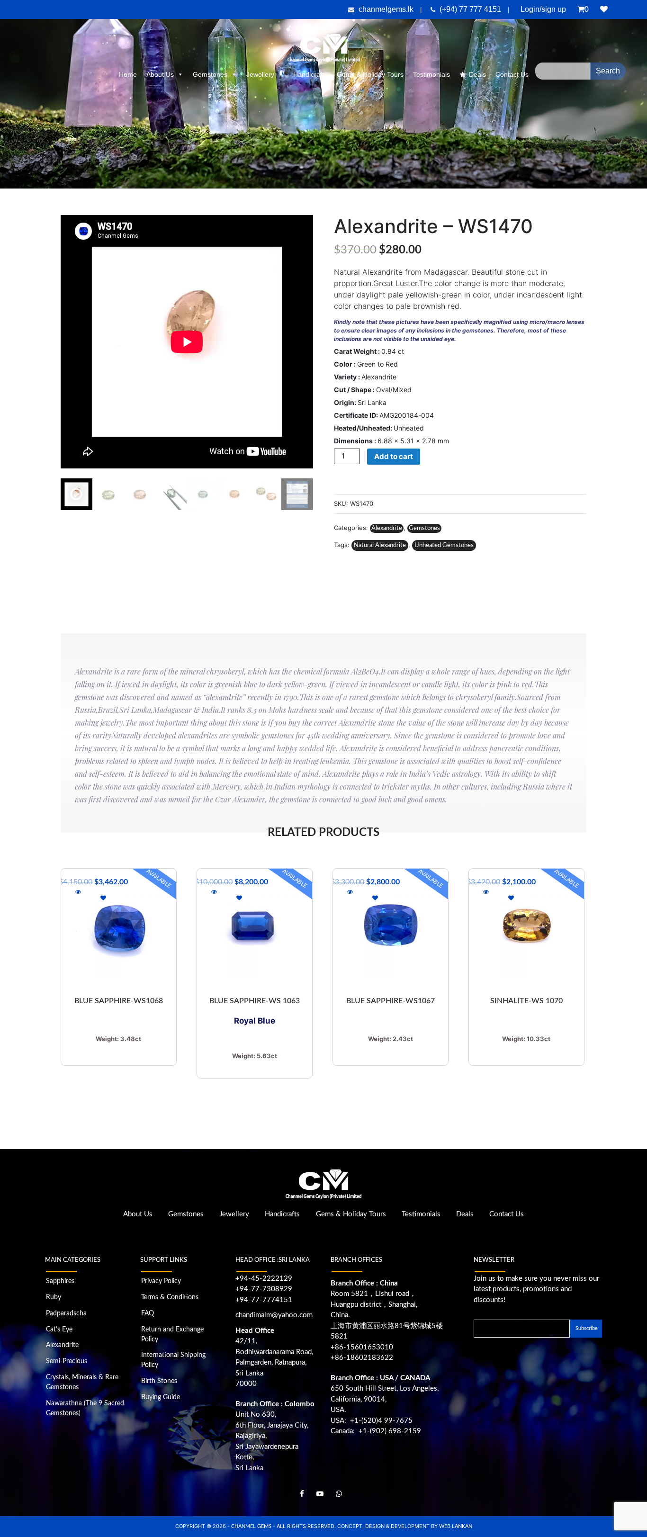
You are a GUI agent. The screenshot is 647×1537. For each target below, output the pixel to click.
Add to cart (393, 456)
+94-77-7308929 (263, 1289)
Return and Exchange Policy (172, 1334)
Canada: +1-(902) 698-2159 (376, 1431)
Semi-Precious (66, 1361)
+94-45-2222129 (263, 1278)
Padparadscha (66, 1313)
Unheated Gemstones (444, 545)
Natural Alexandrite (380, 545)
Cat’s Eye (59, 1329)
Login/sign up (543, 9)
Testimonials (431, 74)
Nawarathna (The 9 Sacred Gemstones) (85, 1408)
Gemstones (210, 74)
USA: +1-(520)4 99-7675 (372, 1420)
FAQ (147, 1313)
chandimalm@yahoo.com (274, 1315)
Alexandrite (386, 528)
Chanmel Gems (252, 1526)
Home (128, 74)
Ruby (53, 1297)
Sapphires (60, 1281)
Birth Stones (159, 1381)
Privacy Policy (161, 1281)
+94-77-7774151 (263, 1299)
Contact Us (506, 1214)
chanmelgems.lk (386, 9)
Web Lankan (455, 1526)
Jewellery (260, 74)
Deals (477, 74)
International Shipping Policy (173, 1360)
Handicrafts (310, 74)
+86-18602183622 (362, 1357)
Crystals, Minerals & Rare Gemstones (82, 1382)
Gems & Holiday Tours (370, 74)
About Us (160, 74)
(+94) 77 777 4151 (471, 9)
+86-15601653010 (362, 1347)
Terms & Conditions (169, 1297)
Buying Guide (160, 1397)
